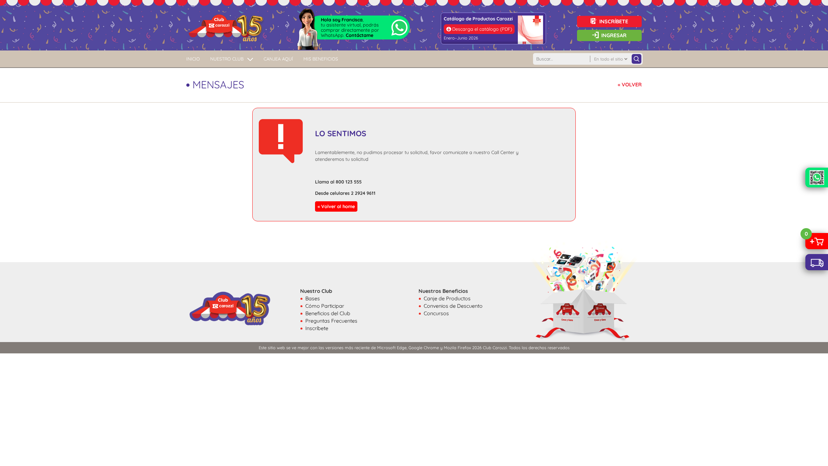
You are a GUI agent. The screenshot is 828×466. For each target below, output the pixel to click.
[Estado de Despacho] (816, 262)
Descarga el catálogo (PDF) (482, 29)
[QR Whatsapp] (816, 177)
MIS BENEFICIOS (320, 59)
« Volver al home (336, 206)
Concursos (436, 313)
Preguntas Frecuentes (331, 320)
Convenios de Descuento (453, 306)
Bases (312, 298)
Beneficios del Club (327, 313)
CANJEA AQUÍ (278, 59)
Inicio (193, 59)
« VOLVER (630, 84)
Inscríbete (316, 328)
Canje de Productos (447, 298)
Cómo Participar (324, 306)
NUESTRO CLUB (227, 59)
